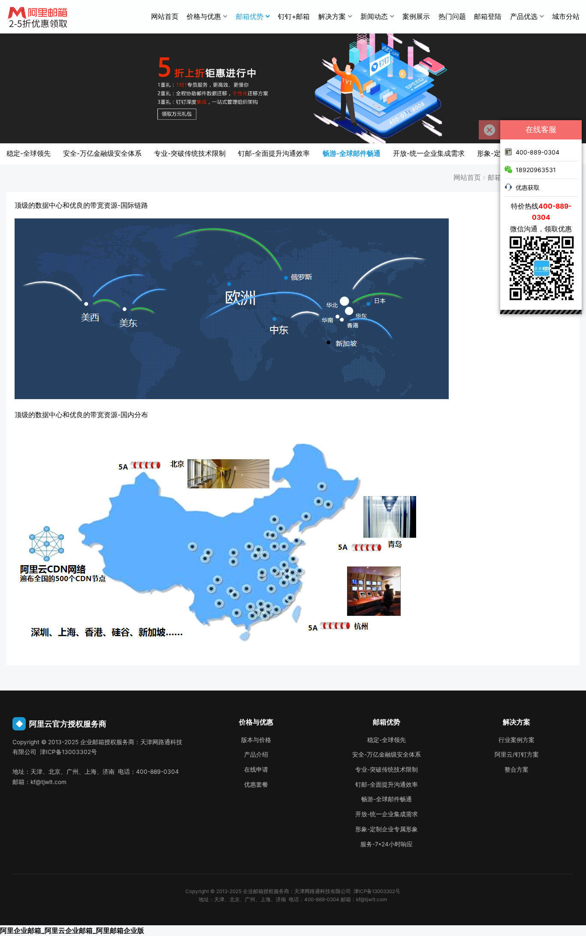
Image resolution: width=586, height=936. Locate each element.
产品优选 (524, 16)
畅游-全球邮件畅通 (352, 153)
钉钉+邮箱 (294, 16)
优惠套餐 (256, 784)
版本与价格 (256, 739)
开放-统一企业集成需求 (429, 153)
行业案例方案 (516, 739)
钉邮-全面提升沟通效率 (274, 153)
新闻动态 (374, 16)
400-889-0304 (537, 152)
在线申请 (256, 769)
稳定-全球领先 (28, 153)
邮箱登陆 (487, 16)
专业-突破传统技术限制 (190, 153)
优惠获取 (528, 187)
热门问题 (452, 16)
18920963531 (536, 169)
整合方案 (516, 769)
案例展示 (416, 16)
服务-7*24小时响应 (386, 844)
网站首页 (164, 16)
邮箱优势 (249, 16)
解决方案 (332, 16)
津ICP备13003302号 (376, 891)
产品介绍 (256, 754)
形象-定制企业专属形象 (386, 829)
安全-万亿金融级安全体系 (102, 153)
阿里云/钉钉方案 (517, 754)
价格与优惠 (204, 16)
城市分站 (566, 16)
